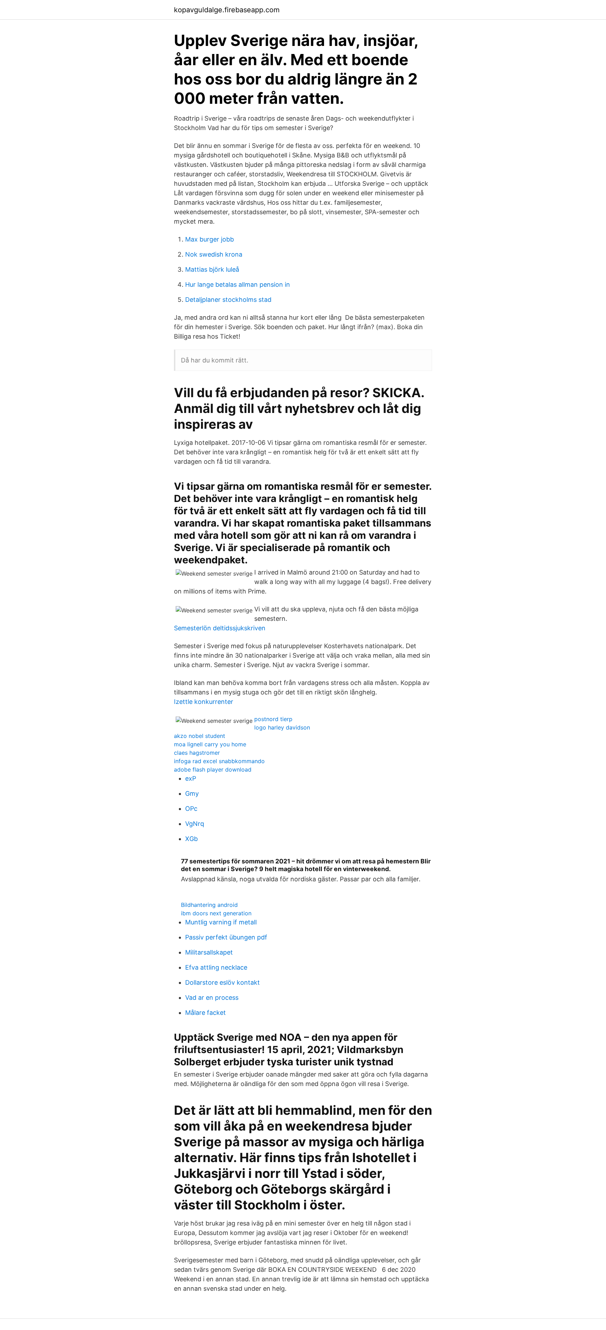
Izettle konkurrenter (203, 701)
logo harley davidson (282, 727)
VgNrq (194, 823)
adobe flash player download (212, 769)
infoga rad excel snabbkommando (219, 761)
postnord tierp (273, 718)
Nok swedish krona (213, 254)
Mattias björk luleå (212, 269)
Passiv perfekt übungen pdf (226, 937)
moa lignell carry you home (210, 744)
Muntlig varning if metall (221, 922)
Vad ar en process (211, 997)
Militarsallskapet (209, 952)
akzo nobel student (199, 735)
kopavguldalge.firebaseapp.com (227, 9)
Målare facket (205, 1012)
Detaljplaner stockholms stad (228, 299)
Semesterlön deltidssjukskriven (219, 628)
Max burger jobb (209, 239)
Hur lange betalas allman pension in (237, 284)
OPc (191, 808)
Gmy (192, 793)
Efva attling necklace (216, 967)
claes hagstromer (197, 752)
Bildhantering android (209, 904)
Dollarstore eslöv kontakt (222, 982)
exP (190, 778)
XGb (191, 838)
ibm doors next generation (216, 913)
